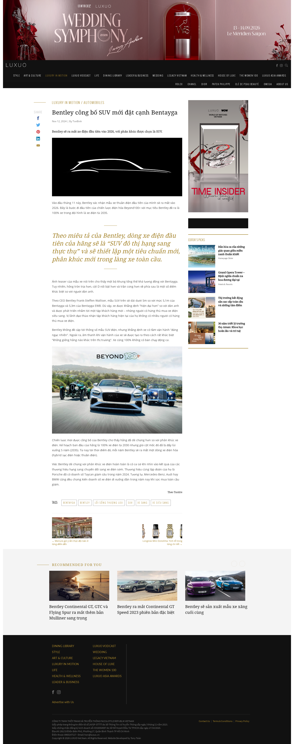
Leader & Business (137, 75)
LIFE (97, 75)
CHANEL (192, 84)
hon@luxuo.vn (92, 734)
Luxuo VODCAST (81, 75)
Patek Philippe (221, 84)
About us (282, 84)
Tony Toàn (136, 738)
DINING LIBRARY (112, 75)
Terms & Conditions (223, 721)
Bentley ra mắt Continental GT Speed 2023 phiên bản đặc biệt (145, 609)
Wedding (158, 75)
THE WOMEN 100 (249, 75)
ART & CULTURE (32, 75)
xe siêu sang (161, 502)
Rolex (179, 84)
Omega (268, 84)
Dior (204, 84)
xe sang (143, 502)
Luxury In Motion (56, 75)
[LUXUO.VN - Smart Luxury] (16, 65)
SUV (130, 502)
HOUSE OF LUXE (227, 75)
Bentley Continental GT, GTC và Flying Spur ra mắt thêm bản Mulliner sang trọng (78, 612)
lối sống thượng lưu (109, 502)
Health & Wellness (202, 75)
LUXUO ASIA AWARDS (274, 75)
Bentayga (69, 502)
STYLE (16, 75)
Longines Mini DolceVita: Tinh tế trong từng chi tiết (162, 542)
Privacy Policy (242, 721)
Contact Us (204, 721)
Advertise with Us (63, 702)
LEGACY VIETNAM (177, 75)
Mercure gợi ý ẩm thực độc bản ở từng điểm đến (70, 542)
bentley (85, 502)
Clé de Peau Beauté (247, 84)
